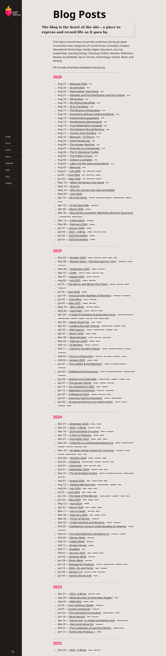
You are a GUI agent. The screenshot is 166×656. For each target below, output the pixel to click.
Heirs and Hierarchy (82, 624)
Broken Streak (78, 545)
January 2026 (77, 228)
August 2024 (77, 480)
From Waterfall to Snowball (86, 125)
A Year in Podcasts (80, 435)
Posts (8, 143)
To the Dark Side (79, 205)
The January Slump (80, 382)
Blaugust (75, 167)
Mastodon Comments (82, 390)
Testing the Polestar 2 (82, 631)
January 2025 (77, 360)
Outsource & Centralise (83, 379)
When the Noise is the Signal (87, 182)
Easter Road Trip (79, 322)
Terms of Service (80, 518)
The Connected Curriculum (85, 612)
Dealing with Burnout (82, 484)
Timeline (9, 163)
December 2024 (79, 423)
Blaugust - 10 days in (82, 137)
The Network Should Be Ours (87, 129)
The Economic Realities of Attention (90, 295)
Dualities (75, 549)
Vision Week (76, 560)
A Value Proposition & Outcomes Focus (92, 314)
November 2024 (79, 439)
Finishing (74, 461)
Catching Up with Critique (85, 348)
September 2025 (80, 269)
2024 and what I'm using (84, 431)
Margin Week (77, 537)
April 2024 (76, 503)
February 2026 (78, 224)
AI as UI (74, 186)
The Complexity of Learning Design (90, 628)
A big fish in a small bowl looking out (91, 442)
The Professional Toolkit (84, 152)
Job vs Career (78, 511)
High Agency (76, 329)
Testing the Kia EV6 (80, 575)
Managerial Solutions (81, 564)
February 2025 (78, 341)
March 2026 (76, 209)
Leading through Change (84, 326)
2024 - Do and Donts (81, 568)
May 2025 (75, 303)
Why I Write (77, 307)
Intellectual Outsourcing (83, 371)
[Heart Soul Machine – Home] (13, 11)
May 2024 (75, 499)
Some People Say (80, 140)
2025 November (78, 239)
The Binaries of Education (85, 110)
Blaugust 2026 (78, 83)
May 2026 (75, 178)
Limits (73, 272)
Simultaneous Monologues (86, 121)
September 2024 (79, 469)
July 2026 (75, 171)
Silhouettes (76, 99)
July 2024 (75, 488)
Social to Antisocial (79, 609)
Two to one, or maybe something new (92, 620)
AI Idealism (76, 344)
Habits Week (77, 541)
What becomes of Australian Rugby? (91, 597)
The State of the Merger (83, 496)
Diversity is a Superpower (85, 148)
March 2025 (76, 333)
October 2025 (78, 257)
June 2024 (74, 492)
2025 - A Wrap (77, 231)
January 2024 (77, 552)
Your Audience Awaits (81, 605)
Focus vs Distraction (81, 356)
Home (8, 137)
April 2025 (76, 310)
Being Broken (78, 337)
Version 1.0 (75, 571)
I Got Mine (75, 299)
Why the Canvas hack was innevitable (92, 190)
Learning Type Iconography (85, 398)
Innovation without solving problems (92, 114)
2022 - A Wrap (78, 650)
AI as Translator (79, 106)
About (8, 157)
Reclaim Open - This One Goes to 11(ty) (93, 261)
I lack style (75, 465)
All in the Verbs (78, 197)
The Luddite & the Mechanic (85, 363)
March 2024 (76, 507)
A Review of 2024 (79, 394)
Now (7, 170)
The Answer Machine (82, 144)
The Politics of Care (81, 155)
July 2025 (75, 280)
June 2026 (74, 174)
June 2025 (74, 291)
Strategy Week (77, 556)
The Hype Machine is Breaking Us (89, 534)
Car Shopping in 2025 (81, 386)
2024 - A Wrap (78, 427)
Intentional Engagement (84, 118)
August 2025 (77, 276)
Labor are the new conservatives (89, 163)
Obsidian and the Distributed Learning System (97, 95)
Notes (8, 150)
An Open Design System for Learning (92, 450)
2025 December (78, 235)
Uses (7, 176)
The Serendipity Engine (83, 473)
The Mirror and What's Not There (88, 284)
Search (8, 183)
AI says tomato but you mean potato (91, 401)
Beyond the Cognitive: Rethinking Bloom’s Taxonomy (101, 212)
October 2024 (78, 458)
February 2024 (78, 515)
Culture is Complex (81, 159)
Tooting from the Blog (83, 133)
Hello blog (76, 601)
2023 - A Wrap (78, 593)
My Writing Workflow (82, 102)
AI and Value (77, 87)
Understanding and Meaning (87, 522)
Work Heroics (77, 616)
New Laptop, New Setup (84, 91)
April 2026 (76, 193)
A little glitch (77, 220)
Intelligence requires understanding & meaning (98, 526)
